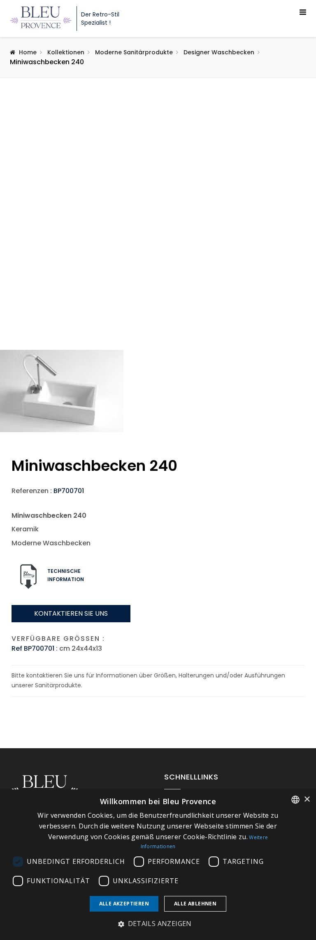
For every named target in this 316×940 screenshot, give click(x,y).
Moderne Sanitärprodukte (134, 52)
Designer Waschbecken (219, 52)
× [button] (307, 799)
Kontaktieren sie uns (71, 613)
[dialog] (158, 864)
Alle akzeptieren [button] (124, 903)
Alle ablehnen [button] (195, 903)
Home (28, 52)
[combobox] (295, 800)
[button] (158, 924)
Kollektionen (65, 52)
